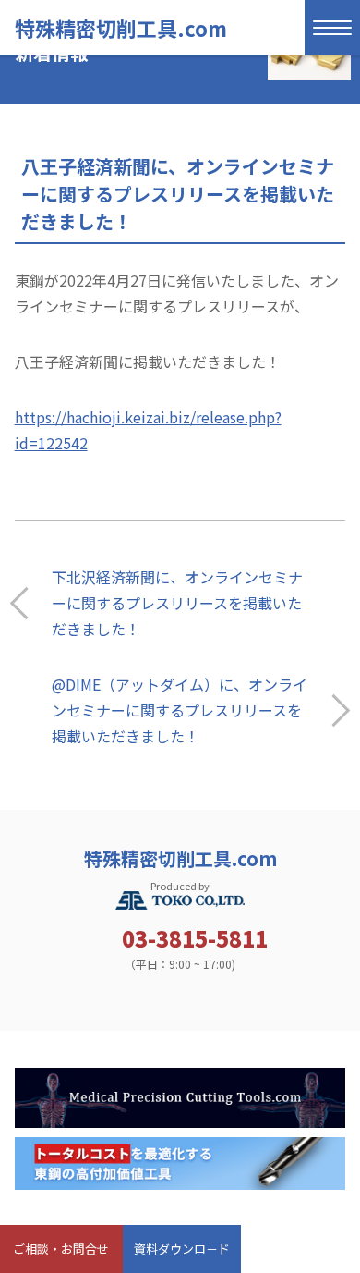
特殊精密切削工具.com (121, 28)
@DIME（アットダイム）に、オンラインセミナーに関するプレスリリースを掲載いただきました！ (179, 710)
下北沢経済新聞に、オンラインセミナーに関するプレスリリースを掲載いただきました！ (177, 603)
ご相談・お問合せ (61, 1248)
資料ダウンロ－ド (182, 1248)
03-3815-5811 (195, 938)
